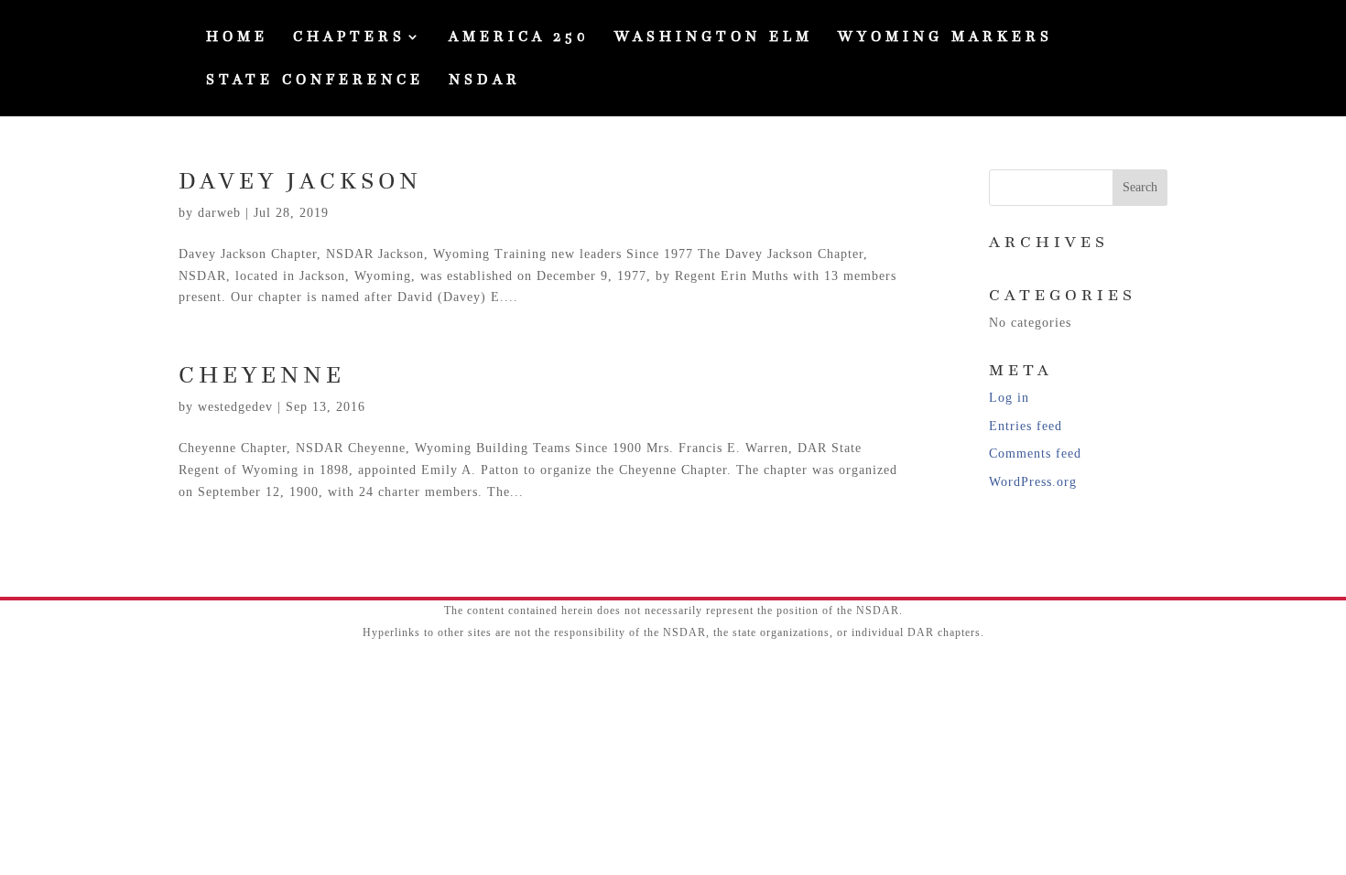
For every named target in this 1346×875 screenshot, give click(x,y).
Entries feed (1025, 426)
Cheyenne (262, 375)
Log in (1009, 398)
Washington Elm (713, 38)
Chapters (349, 38)
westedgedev (235, 407)
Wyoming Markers (945, 38)
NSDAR (485, 81)
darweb (219, 213)
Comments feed (1035, 453)
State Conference (315, 81)
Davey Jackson (300, 181)
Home (237, 38)
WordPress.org (1033, 482)
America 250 (519, 38)
